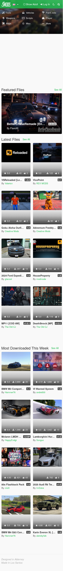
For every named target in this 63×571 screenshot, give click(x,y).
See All (58, 89)
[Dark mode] (53, 4)
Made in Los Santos (11, 562)
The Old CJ (10, 326)
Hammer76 (10, 392)
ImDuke (40, 487)
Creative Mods (12, 231)
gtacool (8, 279)
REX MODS (42, 183)
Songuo (40, 440)
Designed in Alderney (12, 559)
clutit (7, 487)
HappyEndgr (11, 440)
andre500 (40, 392)
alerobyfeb (41, 535)
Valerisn (9, 183)
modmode (41, 279)
